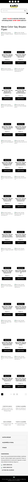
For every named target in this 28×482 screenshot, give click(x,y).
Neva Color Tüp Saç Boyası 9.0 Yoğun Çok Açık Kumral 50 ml (7, 235)
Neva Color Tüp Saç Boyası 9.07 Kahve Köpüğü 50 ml (20, 127)
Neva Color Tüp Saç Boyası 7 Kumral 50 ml (20, 271)
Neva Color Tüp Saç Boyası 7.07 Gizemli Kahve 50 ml (7, 127)
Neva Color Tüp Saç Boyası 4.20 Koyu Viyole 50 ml (7, 379)
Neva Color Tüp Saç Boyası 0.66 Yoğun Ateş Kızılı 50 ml (7, 343)
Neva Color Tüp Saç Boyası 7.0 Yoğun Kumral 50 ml (7, 271)
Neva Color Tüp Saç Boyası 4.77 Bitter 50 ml (20, 343)
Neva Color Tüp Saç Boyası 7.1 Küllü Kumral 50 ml (7, 199)
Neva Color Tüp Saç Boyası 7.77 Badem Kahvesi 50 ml (7, 56)
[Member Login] (2, 14)
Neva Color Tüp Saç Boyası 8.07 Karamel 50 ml (7, 91)
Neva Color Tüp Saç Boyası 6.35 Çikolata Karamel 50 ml (20, 91)
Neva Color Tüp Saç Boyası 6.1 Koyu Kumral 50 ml (20, 199)
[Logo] (14, 6)
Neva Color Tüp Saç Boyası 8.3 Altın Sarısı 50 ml (20, 56)
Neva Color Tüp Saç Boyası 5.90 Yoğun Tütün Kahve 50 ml (20, 379)
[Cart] (26, 14)
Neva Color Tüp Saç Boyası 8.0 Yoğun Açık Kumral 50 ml (20, 235)
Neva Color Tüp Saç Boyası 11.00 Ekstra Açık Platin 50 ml (20, 307)
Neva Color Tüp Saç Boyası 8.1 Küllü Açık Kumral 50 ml (20, 163)
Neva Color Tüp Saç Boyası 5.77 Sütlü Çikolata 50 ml (7, 307)
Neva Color (7, 52)
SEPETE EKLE (7, 62)
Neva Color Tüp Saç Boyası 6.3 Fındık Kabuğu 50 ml (7, 163)
